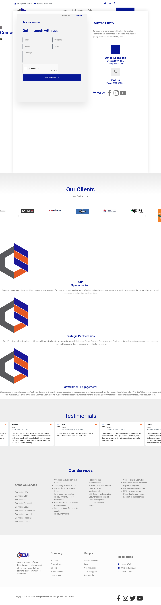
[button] (18, 215)
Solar (90, 10)
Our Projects (77, 10)
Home (64, 10)
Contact (78, 16)
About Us (66, 16)
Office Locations (115, 57)
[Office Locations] (115, 49)
